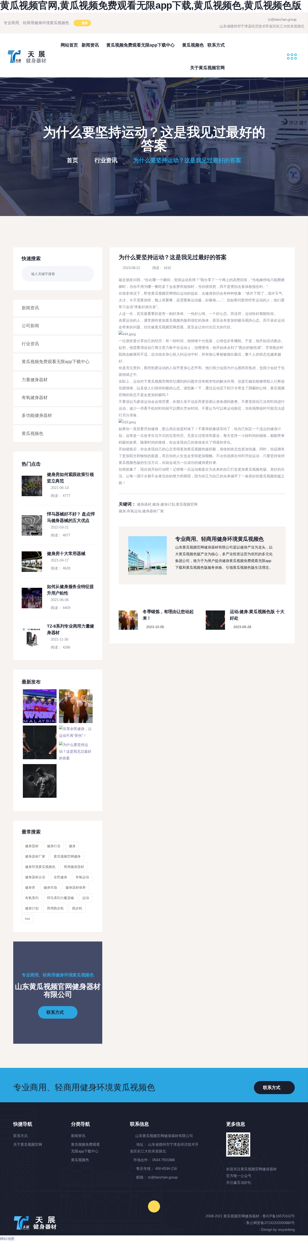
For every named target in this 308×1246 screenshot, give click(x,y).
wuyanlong (286, 1229)
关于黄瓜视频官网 (207, 67)
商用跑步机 (55, 908)
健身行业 (53, 846)
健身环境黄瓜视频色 (40, 867)
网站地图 (7, 1239)
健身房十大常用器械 (66, 553)
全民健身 (60, 877)
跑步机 (77, 908)
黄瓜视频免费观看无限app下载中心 (141, 45)
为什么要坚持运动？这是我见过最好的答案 (187, 160)
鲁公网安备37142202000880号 (270, 1223)
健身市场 (50, 887)
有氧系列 (31, 898)
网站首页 (69, 45)
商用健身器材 (74, 867)
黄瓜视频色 (193, 45)
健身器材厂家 (35, 856)
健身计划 (31, 908)
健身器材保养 (75, 887)
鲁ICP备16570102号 (279, 1216)
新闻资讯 (91, 45)
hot (27, 919)
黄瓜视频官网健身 (67, 856)
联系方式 (216, 45)
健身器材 (31, 846)
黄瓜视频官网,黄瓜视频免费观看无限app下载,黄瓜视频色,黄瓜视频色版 (151, 5)
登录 (84, 23)
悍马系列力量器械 (60, 898)
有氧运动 (82, 877)
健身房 (30, 887)
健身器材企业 (35, 877)
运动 (85, 898)
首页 (73, 160)
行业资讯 (106, 160)
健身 (72, 846)
